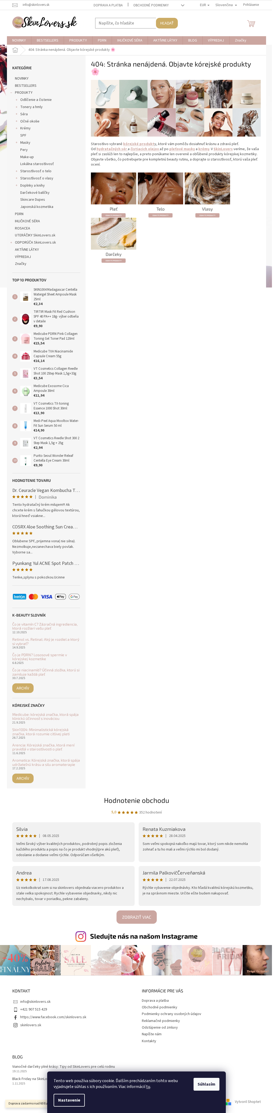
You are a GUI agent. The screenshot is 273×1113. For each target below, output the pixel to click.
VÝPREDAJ (23, 257)
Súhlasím (206, 1084)
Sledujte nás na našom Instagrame (144, 936)
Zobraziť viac (136, 916)
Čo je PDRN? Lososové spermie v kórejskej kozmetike (39, 657)
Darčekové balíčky (35, 192)
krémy (203, 149)
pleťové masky (182, 149)
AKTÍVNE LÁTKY (27, 249)
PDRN (19, 214)
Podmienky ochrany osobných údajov (171, 1014)
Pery (24, 150)
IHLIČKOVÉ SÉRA (27, 221)
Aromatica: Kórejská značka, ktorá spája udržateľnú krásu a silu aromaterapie (46, 762)
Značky (20, 263)
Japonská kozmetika (36, 207)
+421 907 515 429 (33, 1009)
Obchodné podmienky (151, 5)
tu (148, 1087)
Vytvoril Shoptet (248, 1102)
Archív (23, 688)
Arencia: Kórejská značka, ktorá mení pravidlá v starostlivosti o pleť (43, 747)
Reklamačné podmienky (161, 1021)
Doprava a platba (108, 5)
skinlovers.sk (30, 1025)
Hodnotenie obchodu (136, 800)
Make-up (27, 157)
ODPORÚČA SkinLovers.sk (35, 242)
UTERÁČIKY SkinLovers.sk (35, 235)
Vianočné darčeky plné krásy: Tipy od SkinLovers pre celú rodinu (63, 1066)
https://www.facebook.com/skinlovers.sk (53, 1017)
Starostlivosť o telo (35, 171)
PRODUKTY (24, 92)
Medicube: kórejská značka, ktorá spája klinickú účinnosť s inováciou (45, 716)
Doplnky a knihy (32, 185)
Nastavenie (69, 1100)
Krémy (25, 128)
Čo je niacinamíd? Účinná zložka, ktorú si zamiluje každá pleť (45, 672)
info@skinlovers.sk (35, 1001)
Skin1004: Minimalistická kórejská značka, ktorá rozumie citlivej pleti (41, 732)
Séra (24, 114)
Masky (25, 142)
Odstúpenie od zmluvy (160, 1027)
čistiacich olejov (145, 149)
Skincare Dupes (32, 199)
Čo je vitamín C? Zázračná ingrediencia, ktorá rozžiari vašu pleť (45, 626)
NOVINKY (22, 78)
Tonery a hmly (31, 107)
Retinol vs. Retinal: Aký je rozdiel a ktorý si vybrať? (45, 641)
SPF (23, 135)
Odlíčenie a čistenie (36, 99)
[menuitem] (19, 40)
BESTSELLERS (26, 85)
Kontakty (149, 1041)
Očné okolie (29, 121)
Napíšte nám (152, 1034)
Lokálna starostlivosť (37, 164)
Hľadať (167, 23)
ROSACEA (22, 228)
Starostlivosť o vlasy (36, 178)
